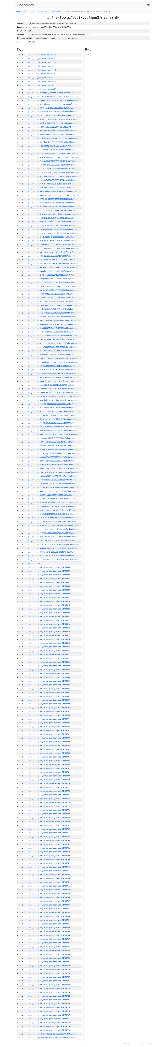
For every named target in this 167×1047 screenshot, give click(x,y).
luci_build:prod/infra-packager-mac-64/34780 (49, 776)
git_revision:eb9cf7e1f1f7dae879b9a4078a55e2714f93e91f (53, 442)
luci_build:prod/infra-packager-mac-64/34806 (49, 677)
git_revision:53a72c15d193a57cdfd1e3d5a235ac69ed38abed (53, 544)
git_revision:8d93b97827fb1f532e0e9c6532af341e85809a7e (53, 241)
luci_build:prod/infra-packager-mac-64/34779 (49, 780)
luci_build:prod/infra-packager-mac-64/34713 (49, 1030)
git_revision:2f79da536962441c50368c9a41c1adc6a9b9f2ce (53, 522)
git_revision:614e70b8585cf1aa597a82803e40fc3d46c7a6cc (53, 347)
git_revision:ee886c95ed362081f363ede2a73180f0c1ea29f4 (53, 457)
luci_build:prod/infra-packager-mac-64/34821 (49, 620)
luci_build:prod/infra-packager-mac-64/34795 (49, 719)
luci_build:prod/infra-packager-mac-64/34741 (49, 924)
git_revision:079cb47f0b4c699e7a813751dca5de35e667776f (53, 184)
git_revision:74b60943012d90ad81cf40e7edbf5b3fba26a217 (53, 245)
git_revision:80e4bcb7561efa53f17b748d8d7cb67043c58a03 (53, 400)
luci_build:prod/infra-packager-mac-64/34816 (49, 639)
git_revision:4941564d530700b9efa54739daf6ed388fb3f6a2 (53, 529)
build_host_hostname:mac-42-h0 (42, 78)
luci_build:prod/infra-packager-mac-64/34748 (49, 897)
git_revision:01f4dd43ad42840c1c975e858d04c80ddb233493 (53, 207)
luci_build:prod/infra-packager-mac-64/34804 (49, 685)
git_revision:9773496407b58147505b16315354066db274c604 (53, 199)
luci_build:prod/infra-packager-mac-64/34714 (49, 1026)
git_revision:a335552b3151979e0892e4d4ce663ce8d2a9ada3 (53, 560)
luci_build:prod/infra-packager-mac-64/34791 (49, 734)
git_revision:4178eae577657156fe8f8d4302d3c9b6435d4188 (53, 150)
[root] (18, 11)
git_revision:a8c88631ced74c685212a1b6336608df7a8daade (53, 446)
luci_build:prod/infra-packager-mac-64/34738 (49, 935)
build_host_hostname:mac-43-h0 (42, 74)
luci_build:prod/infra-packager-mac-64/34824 (49, 609)
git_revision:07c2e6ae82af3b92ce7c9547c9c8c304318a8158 (53, 408)
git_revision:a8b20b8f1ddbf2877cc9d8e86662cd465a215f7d (53, 188)
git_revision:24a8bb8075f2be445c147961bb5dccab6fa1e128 (53, 328)
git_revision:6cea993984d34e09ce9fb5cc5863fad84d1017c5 (53, 431)
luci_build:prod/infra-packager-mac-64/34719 (49, 1007)
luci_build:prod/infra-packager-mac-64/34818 (49, 632)
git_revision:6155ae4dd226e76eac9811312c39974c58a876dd (53, 176)
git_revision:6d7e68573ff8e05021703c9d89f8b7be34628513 (53, 267)
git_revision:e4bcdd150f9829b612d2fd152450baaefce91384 (53, 332)
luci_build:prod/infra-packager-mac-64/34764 (49, 837)
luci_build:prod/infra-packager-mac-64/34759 (49, 856)
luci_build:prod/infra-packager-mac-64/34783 (49, 764)
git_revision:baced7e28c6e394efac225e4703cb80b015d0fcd (53, 449)
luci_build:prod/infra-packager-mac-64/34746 (49, 905)
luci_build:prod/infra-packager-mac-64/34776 (49, 791)
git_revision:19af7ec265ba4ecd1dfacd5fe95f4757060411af (53, 541)
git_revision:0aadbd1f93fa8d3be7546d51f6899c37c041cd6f (53, 271)
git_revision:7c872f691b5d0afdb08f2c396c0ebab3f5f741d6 (53, 116)
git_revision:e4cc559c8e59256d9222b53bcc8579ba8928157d (53, 135)
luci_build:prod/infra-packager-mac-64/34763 (49, 840)
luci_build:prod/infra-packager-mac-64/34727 (49, 977)
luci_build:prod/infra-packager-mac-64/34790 (49, 738)
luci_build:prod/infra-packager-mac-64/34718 (49, 1011)
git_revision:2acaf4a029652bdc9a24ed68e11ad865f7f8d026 (53, 305)
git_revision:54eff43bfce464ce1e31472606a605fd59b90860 (53, 472)
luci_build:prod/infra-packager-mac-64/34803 (49, 689)
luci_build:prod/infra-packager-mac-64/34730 (49, 966)
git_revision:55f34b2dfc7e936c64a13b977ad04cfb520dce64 (53, 264)
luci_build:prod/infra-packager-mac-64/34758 (49, 859)
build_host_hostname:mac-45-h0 (42, 62)
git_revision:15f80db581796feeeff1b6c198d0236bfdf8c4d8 (53, 366)
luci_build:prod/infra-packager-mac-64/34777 (49, 787)
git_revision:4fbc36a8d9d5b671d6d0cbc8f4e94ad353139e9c (53, 309)
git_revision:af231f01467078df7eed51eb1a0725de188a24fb (53, 210)
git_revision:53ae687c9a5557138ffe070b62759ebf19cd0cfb (53, 351)
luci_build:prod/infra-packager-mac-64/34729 (49, 969)
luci (36, 11)
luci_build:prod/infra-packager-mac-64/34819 (49, 628)
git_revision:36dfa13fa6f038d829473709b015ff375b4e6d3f (53, 358)
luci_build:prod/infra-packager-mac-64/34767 (49, 825)
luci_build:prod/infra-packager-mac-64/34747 (49, 901)
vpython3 (43, 11)
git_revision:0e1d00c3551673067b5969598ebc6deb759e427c (53, 404)
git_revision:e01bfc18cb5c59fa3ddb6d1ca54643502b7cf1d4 (53, 123)
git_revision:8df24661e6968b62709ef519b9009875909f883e (53, 537)
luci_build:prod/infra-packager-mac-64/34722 (49, 996)
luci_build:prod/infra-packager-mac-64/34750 (49, 890)
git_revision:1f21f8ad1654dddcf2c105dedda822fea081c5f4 (53, 283)
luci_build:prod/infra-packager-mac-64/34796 (49, 715)
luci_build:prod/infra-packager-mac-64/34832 (49, 579)
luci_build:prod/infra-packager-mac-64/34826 (49, 601)
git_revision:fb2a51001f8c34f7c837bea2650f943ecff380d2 (53, 146)
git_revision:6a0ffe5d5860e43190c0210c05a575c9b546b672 (53, 434)
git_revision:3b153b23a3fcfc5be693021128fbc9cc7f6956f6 (53, 518)
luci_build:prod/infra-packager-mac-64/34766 (49, 829)
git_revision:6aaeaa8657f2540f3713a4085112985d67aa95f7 (53, 324)
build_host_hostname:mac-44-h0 (42, 70)
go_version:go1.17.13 (37, 563)
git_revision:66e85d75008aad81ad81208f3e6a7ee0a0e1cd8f (53, 381)
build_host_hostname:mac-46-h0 (42, 81)
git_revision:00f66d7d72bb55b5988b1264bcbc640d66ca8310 (53, 180)
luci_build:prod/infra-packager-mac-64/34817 (49, 635)
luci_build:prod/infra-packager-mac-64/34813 (49, 651)
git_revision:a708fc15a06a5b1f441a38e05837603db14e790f (53, 465)
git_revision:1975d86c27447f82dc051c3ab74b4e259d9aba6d (53, 484)
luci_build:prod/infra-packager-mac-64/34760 (49, 852)
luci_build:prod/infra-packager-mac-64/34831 (49, 582)
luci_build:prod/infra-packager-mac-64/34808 (49, 670)
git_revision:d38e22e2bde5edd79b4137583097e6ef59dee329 (53, 256)
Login (148, 4)
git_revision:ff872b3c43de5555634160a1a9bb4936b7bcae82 (53, 222)
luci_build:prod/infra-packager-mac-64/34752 (49, 882)
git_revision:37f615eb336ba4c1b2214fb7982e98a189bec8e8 (53, 453)
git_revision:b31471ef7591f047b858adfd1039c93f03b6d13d (53, 556)
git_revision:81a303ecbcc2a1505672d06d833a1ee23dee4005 (53, 157)
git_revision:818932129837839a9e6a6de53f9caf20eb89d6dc (53, 514)
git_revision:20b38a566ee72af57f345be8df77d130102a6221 (53, 339)
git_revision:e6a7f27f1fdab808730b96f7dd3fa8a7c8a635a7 (53, 491)
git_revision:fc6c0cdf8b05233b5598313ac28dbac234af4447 (53, 438)
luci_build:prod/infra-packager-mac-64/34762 (49, 844)
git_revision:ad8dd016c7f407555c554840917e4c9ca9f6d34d (53, 548)
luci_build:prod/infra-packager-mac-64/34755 (49, 871)
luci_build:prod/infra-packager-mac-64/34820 (49, 624)
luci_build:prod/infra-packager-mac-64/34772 (49, 806)
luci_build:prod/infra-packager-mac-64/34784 (49, 761)
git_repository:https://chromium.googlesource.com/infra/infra (57, 93)
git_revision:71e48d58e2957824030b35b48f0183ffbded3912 (53, 161)
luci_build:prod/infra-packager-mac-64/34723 (49, 992)
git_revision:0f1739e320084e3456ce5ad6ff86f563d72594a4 (53, 301)
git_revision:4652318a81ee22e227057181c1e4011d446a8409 (53, 320)
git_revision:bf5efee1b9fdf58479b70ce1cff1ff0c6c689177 (53, 503)
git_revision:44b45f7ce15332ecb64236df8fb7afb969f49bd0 (53, 468)
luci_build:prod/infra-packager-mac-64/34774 (49, 799)
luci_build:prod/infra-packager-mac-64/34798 (49, 708)
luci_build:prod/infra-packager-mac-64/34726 (49, 981)
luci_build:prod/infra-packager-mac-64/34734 (49, 950)
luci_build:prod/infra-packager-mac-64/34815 (49, 643)
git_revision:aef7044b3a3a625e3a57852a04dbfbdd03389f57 (53, 112)
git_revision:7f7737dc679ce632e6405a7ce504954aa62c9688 (53, 533)
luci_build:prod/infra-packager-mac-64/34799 (49, 704)
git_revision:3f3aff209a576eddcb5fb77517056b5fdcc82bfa (53, 169)
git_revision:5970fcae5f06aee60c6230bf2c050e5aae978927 (53, 108)
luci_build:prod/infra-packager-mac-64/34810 (49, 662)
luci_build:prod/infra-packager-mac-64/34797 (49, 711)
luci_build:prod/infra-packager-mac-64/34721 (49, 1000)
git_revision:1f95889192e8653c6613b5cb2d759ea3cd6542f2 (53, 389)
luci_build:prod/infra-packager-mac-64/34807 (49, 673)
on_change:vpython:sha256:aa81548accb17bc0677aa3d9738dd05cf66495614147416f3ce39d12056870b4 (71, 1038)
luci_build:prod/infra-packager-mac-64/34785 (49, 757)
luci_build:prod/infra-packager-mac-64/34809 (49, 666)
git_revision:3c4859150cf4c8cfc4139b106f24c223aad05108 (53, 374)
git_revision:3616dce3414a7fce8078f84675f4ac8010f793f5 (53, 552)
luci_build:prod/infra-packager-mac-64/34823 (49, 613)
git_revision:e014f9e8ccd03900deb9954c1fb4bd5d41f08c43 (53, 191)
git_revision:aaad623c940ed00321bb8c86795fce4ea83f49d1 (53, 385)
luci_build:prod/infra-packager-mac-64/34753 (49, 878)
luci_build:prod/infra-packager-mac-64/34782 (49, 768)
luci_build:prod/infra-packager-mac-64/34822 (49, 616)
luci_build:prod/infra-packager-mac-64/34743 (49, 916)
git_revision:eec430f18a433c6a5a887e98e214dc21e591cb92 (53, 195)
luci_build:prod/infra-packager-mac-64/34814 (49, 647)
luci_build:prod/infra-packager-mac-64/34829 (49, 590)
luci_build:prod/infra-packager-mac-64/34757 (49, 863)
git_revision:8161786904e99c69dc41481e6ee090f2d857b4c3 (53, 203)
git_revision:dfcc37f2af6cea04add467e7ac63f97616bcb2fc (53, 119)
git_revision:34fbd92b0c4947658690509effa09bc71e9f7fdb (53, 237)
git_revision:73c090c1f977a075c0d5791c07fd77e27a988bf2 (53, 165)
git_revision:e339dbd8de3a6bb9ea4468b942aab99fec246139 (53, 104)
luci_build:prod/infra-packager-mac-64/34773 (49, 802)
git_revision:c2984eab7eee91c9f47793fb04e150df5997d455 (53, 127)
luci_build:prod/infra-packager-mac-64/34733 (49, 954)
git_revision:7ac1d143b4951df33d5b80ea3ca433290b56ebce (53, 172)
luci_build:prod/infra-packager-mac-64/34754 (49, 874)
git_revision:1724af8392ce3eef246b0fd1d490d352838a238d (53, 313)
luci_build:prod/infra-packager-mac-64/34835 (49, 567)
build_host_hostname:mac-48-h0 (42, 66)
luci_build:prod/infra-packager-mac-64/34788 (49, 745)
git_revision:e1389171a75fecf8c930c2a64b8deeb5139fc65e (53, 499)
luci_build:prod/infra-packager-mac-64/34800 (49, 700)
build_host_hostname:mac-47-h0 (42, 85)
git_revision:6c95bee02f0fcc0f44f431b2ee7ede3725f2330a (53, 355)
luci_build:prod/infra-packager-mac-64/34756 (49, 867)
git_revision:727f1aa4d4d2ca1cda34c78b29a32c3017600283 (53, 336)
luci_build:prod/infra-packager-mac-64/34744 (49, 912)
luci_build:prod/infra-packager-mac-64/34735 (49, 947)
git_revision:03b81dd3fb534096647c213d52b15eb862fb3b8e (53, 525)
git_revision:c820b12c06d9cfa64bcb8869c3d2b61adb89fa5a (53, 218)
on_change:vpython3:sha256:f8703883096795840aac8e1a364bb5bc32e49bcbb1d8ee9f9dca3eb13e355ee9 (72, 1034)
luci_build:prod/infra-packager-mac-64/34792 (49, 730)
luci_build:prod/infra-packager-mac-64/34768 (49, 821)
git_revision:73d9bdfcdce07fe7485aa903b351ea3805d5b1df (53, 138)
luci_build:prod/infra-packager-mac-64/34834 (49, 571)
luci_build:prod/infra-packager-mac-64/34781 (49, 772)
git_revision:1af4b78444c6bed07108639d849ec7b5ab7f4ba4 (53, 487)
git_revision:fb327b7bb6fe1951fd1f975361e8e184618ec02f (53, 427)
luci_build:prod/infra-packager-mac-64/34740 (49, 928)
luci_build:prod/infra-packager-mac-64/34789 (49, 742)
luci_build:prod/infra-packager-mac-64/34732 (49, 958)
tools (30, 11)
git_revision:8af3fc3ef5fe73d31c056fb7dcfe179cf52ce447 (53, 252)
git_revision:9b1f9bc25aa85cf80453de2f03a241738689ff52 (53, 131)
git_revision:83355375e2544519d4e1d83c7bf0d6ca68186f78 (53, 343)
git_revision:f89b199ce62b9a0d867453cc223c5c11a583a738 (53, 286)
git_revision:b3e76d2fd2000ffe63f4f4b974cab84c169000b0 (53, 214)
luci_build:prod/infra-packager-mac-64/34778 (49, 783)
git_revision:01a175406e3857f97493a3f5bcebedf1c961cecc (53, 510)
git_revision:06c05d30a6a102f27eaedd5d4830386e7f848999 (53, 423)
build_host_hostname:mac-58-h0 (42, 59)
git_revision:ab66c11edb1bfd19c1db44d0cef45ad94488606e (53, 100)
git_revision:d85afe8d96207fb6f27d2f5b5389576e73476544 (53, 377)
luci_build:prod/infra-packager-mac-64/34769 (49, 818)
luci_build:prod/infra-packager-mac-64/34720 (49, 1004)
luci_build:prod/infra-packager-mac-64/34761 (49, 848)
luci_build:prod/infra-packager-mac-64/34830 (49, 586)
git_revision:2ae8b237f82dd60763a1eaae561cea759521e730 (53, 298)
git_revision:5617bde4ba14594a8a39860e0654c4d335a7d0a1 (53, 142)
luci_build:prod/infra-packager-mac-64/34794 (49, 723)
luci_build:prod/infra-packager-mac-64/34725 (49, 985)
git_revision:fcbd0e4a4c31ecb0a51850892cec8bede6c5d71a (53, 506)
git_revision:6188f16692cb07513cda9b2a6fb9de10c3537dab (53, 294)
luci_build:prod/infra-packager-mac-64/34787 (49, 749)
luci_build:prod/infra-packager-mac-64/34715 (49, 1022)
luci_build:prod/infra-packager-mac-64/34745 (49, 909)
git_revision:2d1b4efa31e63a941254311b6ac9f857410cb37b (53, 275)
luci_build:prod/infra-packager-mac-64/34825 (49, 605)
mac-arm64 (56, 11)
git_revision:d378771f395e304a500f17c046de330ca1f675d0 (53, 412)
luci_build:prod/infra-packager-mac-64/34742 (49, 920)
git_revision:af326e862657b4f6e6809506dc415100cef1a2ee (53, 260)
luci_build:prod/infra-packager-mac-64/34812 (49, 654)
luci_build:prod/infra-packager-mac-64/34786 (49, 753)
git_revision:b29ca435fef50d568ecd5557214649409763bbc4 (53, 461)
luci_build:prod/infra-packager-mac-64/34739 (49, 931)
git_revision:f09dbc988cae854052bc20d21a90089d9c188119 (53, 229)
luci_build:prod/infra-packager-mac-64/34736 (49, 943)
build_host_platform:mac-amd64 (42, 89)
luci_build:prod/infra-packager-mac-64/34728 (49, 973)
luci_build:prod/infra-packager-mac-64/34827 (49, 597)
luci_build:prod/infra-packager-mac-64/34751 (49, 886)
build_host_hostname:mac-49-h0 (42, 55)
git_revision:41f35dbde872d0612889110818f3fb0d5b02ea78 (53, 480)
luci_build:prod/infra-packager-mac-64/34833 (49, 575)
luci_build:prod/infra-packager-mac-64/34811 (49, 658)
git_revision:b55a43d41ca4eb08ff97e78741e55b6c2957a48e (53, 419)
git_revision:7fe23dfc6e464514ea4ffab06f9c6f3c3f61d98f (53, 97)
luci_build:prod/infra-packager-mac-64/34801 (49, 696)
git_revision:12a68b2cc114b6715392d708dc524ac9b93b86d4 (53, 362)
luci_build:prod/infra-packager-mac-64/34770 (49, 814)
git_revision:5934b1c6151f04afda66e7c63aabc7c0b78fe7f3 (53, 415)
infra (24, 11)
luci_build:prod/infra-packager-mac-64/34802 (49, 692)
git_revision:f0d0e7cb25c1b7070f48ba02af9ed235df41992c (53, 393)
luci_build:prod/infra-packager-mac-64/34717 (49, 1015)
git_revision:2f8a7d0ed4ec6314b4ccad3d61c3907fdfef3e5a (53, 153)
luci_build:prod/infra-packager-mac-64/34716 (49, 1019)
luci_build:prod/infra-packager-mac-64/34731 (49, 962)
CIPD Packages (25, 4)
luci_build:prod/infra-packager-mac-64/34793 (49, 727)
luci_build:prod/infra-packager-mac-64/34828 (49, 594)
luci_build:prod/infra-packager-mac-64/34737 (49, 939)
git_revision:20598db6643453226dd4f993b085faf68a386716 (53, 279)
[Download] (30, 31)
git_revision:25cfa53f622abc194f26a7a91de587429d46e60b (53, 233)
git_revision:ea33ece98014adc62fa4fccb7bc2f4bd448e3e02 (53, 476)
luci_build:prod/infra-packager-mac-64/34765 (49, 833)
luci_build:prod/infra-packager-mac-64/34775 (49, 795)
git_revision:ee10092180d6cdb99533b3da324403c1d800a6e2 (53, 317)
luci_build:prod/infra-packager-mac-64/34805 (49, 681)
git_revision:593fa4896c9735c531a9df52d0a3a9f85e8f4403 (53, 248)
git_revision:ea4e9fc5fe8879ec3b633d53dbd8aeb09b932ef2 (53, 290)
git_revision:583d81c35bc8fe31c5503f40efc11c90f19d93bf (53, 396)
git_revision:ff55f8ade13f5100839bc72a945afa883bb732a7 (53, 226)
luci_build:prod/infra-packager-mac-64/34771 (49, 810)
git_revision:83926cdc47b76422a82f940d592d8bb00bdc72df (53, 370)
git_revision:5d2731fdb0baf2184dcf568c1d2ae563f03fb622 (53, 495)
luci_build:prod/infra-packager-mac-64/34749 (49, 893)
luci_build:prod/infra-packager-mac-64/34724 (49, 988)
